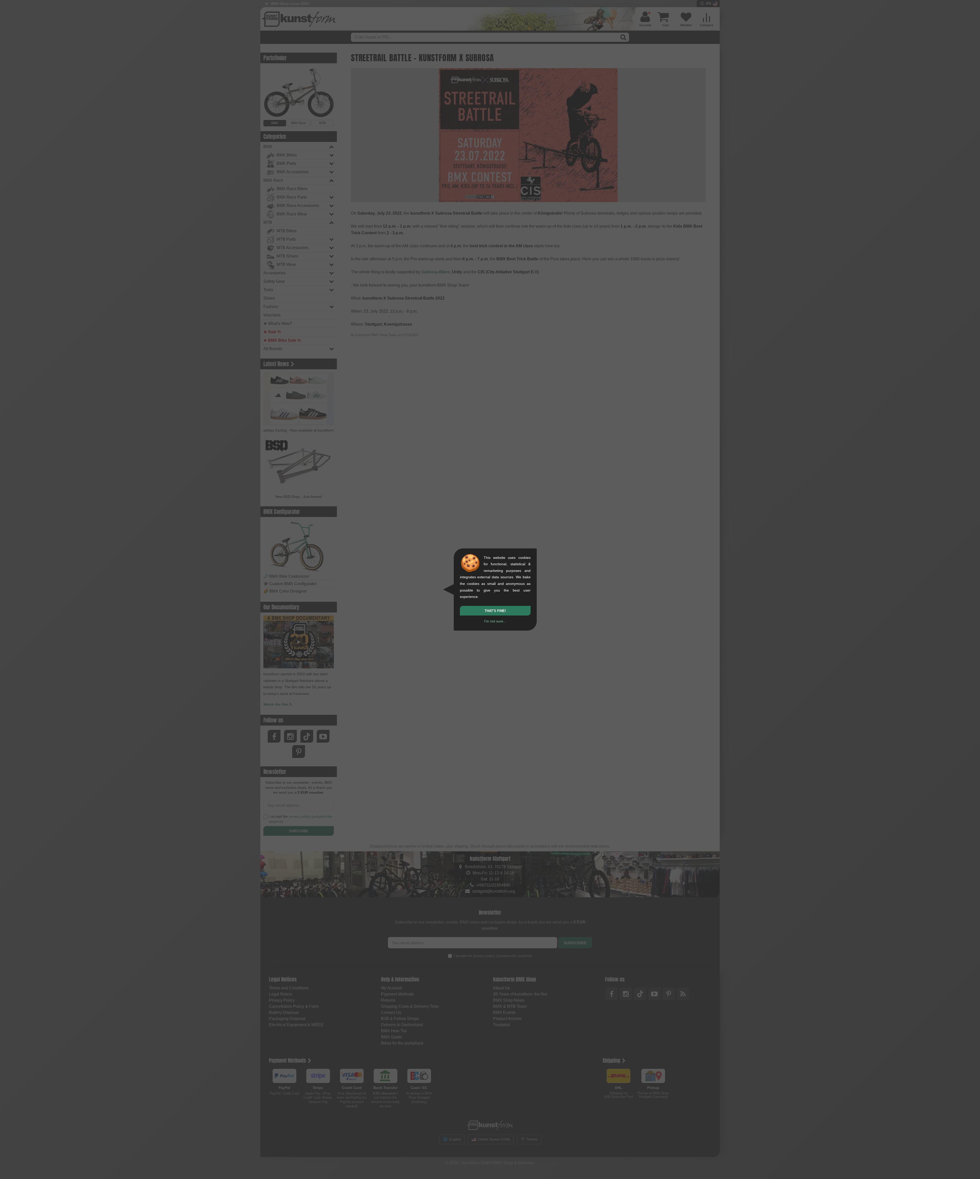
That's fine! (495, 611)
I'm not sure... (495, 621)
